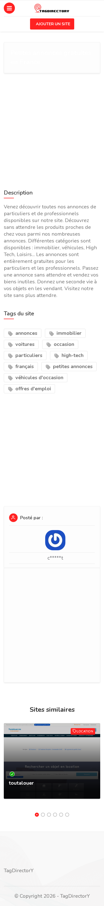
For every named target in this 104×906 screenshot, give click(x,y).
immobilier (68, 333)
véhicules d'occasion (38, 377)
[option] (52, 766)
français (24, 366)
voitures (24, 344)
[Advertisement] (52, 130)
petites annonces (72, 366)
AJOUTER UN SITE (53, 24)
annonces (25, 333)
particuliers (28, 355)
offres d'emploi (32, 388)
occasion (63, 344)
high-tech (72, 355)
